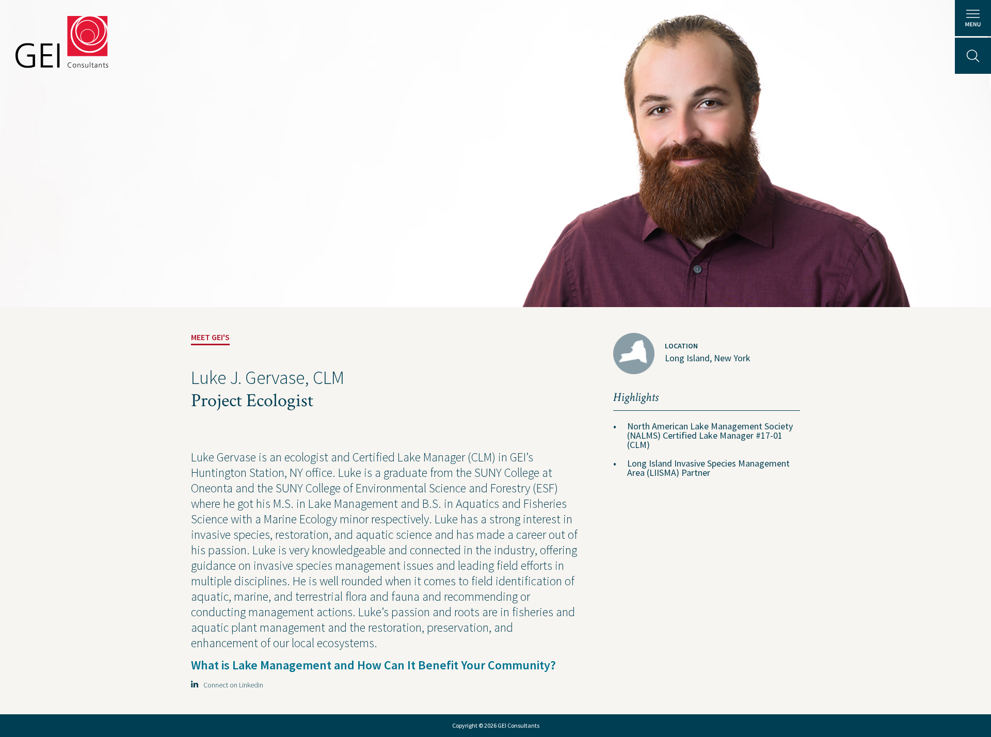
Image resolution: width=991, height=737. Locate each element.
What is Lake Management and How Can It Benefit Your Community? (374, 665)
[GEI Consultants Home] (61, 41)
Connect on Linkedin (231, 685)
